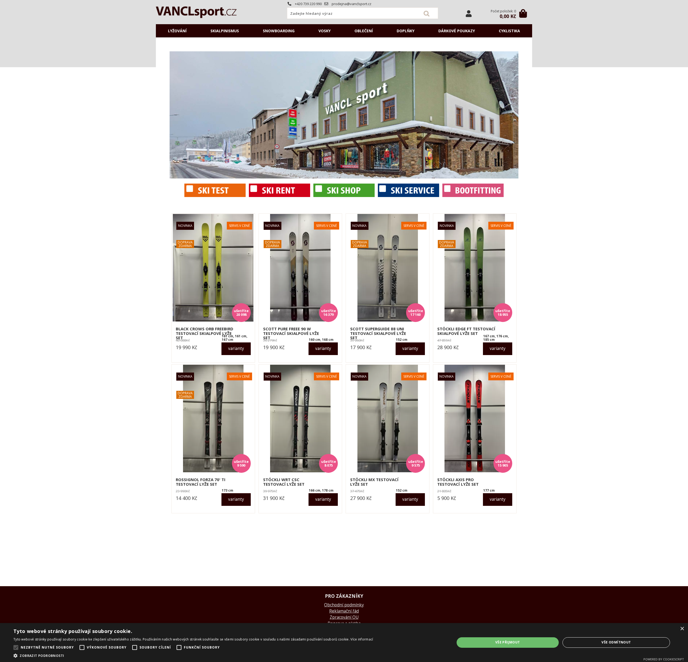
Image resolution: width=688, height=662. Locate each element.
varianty (236, 348)
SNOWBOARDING (279, 30)
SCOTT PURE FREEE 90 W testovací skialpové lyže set (291, 333)
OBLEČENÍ (363, 30)
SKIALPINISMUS (224, 30)
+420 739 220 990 (308, 3)
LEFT (174, 114)
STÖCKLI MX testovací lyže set (374, 481)
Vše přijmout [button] (507, 642)
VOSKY (324, 30)
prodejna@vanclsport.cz (351, 3)
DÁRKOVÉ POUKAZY (456, 30)
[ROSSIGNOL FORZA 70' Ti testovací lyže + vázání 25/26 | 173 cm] (213, 418)
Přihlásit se (469, 13)
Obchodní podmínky (344, 605)
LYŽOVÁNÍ (177, 30)
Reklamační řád (344, 611)
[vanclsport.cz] (473, 195)
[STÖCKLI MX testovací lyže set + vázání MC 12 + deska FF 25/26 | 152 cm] (387, 418)
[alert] (344, 642)
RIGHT (514, 114)
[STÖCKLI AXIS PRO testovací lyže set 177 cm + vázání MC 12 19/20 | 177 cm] (475, 418)
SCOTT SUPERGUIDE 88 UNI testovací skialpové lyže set (378, 333)
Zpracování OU (344, 617)
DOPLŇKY (405, 30)
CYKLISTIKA (509, 30)
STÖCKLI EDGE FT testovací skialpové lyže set (466, 331)
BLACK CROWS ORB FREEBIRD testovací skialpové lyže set (204, 333)
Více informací (361, 639)
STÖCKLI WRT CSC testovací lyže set (283, 481)
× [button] (682, 629)
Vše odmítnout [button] (616, 642)
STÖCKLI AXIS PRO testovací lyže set (458, 481)
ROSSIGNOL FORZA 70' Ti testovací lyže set (200, 481)
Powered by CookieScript (663, 659)
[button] (193, 655)
